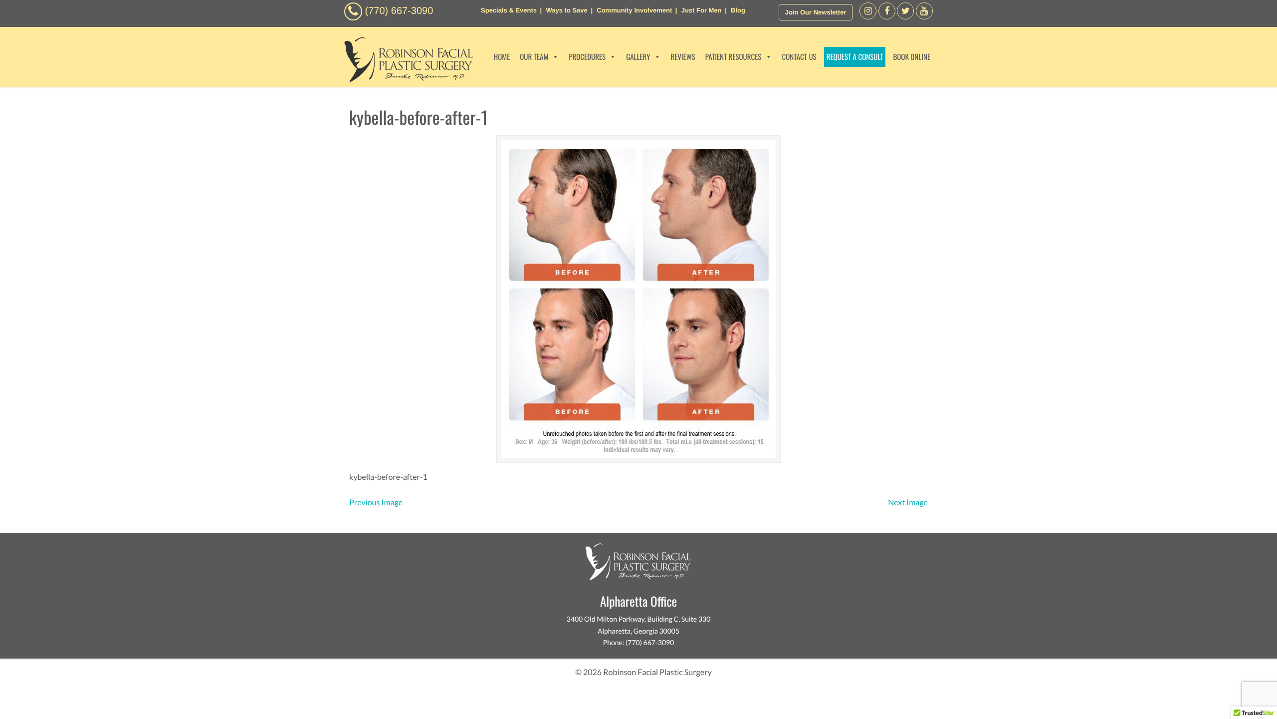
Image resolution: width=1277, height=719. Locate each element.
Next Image (908, 502)
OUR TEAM (534, 56)
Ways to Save (566, 10)
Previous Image (376, 502)
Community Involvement (634, 10)
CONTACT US (799, 56)
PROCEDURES (587, 56)
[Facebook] (867, 16)
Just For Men (701, 10)
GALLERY (638, 56)
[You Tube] (924, 16)
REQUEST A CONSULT (855, 56)
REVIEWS (682, 56)
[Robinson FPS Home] (406, 79)
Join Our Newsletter (816, 12)
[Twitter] (905, 16)
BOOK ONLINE (911, 56)
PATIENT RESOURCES (733, 56)
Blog (738, 10)
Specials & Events (509, 10)
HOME (502, 56)
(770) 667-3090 (399, 10)
